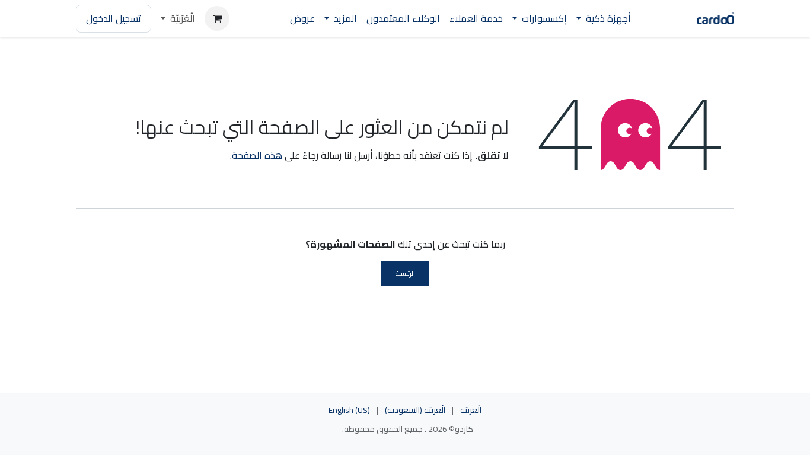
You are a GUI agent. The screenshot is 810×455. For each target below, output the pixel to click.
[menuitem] (604, 19)
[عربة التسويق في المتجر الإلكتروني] (217, 18)
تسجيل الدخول (113, 18)
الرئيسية (405, 273)
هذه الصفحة (257, 155)
